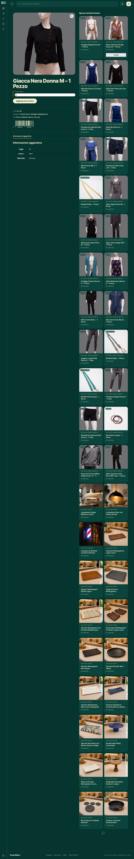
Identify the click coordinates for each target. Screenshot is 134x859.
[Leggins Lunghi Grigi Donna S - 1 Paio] (91, 341)
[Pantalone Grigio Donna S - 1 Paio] (116, 380)
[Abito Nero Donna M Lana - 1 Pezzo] (116, 72)
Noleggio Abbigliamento (39, 114)
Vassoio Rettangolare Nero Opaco (89, 667)
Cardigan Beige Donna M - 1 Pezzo (90, 46)
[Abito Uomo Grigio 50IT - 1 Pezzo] (116, 226)
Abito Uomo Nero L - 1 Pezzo (89, 321)
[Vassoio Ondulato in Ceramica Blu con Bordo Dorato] (116, 688)
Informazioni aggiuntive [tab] (22, 136)
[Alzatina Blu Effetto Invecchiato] (116, 726)
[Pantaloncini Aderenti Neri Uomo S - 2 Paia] (91, 110)
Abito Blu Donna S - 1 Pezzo (114, 128)
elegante (25, 117)
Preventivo (57, 855)
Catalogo (49, 855)
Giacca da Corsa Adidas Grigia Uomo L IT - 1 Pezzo (90, 475)
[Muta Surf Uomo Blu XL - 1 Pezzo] (116, 303)
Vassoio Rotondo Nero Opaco (114, 667)
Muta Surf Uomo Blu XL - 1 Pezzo (115, 321)
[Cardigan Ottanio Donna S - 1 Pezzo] (91, 264)
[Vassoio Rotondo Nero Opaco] (116, 649)
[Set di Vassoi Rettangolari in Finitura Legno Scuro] (116, 611)
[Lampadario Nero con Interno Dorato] (116, 495)
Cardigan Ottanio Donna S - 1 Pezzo (90, 282)
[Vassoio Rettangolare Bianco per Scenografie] (91, 688)
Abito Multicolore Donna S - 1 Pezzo (115, 282)
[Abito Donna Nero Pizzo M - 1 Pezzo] (91, 226)
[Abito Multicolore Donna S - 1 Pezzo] (116, 264)
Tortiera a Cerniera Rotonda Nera (113, 821)
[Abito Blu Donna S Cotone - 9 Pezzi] (91, 72)
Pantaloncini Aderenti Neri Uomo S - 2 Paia (91, 128)
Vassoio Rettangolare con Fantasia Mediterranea (91, 629)
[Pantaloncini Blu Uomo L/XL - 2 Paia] (116, 149)
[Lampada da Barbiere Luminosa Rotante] (91, 534)
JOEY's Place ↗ (74, 855)
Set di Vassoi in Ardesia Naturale (90, 821)
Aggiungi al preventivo (25, 101)
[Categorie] (3, 13)
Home (65, 855)
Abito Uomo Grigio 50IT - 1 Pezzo (115, 244)
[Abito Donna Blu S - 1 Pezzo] (91, 149)
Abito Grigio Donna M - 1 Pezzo (115, 205)
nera (35, 117)
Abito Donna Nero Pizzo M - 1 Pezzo (90, 244)
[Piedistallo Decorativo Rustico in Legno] (116, 765)
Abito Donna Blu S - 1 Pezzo (89, 167)
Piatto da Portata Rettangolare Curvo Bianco (88, 783)
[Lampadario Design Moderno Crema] (91, 495)
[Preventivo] (3, 24)
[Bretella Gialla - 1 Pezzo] (91, 187)
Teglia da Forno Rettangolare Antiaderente (112, 590)
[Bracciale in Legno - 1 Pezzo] (116, 418)
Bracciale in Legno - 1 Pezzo (114, 436)
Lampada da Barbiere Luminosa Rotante (89, 552)
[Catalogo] (3, 8)
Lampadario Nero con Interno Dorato (114, 513)
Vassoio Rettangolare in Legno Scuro (115, 552)
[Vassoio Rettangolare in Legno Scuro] (116, 534)
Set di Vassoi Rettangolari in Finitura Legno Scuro (116, 629)
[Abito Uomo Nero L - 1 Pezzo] (91, 303)
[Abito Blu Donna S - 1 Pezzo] (116, 110)
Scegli (116, 55)
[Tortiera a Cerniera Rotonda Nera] (116, 803)
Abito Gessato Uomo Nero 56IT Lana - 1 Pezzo (115, 475)
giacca (30, 117)
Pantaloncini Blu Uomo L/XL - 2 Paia (115, 167)
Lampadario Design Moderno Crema (88, 513)
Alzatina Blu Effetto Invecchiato (113, 744)
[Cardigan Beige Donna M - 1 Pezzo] (91, 28)
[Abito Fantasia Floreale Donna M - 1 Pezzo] (116, 28)
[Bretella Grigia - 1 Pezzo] (116, 341)
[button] (72, 16)
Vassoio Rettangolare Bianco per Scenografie (90, 706)
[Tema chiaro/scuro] (3, 855)
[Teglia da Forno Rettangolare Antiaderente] (116, 572)
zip (39, 117)
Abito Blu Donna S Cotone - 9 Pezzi (91, 90)
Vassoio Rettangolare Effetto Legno (89, 590)
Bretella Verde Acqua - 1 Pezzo (90, 398)
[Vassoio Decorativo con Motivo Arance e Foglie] (91, 726)
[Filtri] (3, 18)
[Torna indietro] (12, 4)
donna (18, 117)
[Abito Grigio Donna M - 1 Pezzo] (116, 187)
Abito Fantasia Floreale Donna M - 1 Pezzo (115, 46)
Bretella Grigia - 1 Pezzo (115, 358)
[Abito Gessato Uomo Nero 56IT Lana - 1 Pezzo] (116, 457)
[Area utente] (3, 29)
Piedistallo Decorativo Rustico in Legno (114, 783)
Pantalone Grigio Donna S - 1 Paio (116, 398)
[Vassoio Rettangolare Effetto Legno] (91, 572)
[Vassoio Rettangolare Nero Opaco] (91, 649)
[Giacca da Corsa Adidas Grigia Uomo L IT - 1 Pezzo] (91, 457)
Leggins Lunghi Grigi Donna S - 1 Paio (89, 359)
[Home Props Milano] (3, 2)
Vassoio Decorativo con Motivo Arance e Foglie (90, 744)
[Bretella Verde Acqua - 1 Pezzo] (91, 380)
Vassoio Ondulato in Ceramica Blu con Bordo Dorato (115, 706)
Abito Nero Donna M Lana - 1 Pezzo (116, 90)
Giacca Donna (25, 114)
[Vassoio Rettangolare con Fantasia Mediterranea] (91, 611)
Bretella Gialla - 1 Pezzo (90, 204)
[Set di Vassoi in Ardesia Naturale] (91, 803)
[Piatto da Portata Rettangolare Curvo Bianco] (91, 765)
